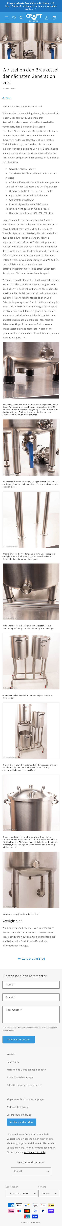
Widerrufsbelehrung (18, 1107)
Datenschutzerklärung (19, 1114)
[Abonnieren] (47, 1171)
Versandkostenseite (34, 1152)
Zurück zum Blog (33, 958)
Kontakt (11, 1054)
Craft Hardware (34, 1222)
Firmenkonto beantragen (20, 1077)
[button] (6, 17)
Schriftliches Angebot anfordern (24, 1085)
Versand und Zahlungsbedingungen (26, 1069)
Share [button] (9, 98)
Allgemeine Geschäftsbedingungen (26, 1099)
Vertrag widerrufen (21, 1122)
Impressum (13, 1061)
